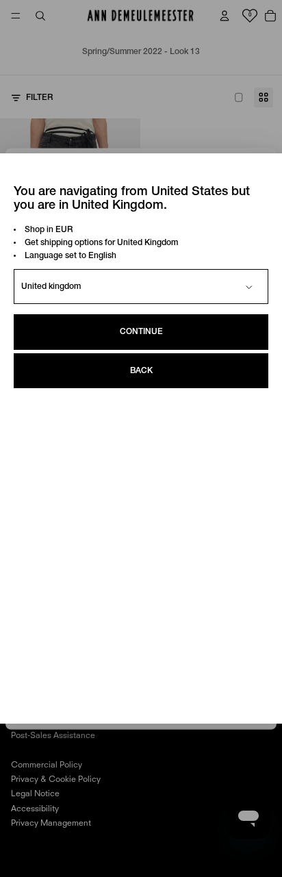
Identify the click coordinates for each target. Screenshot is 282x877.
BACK (141, 370)
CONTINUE (141, 331)
